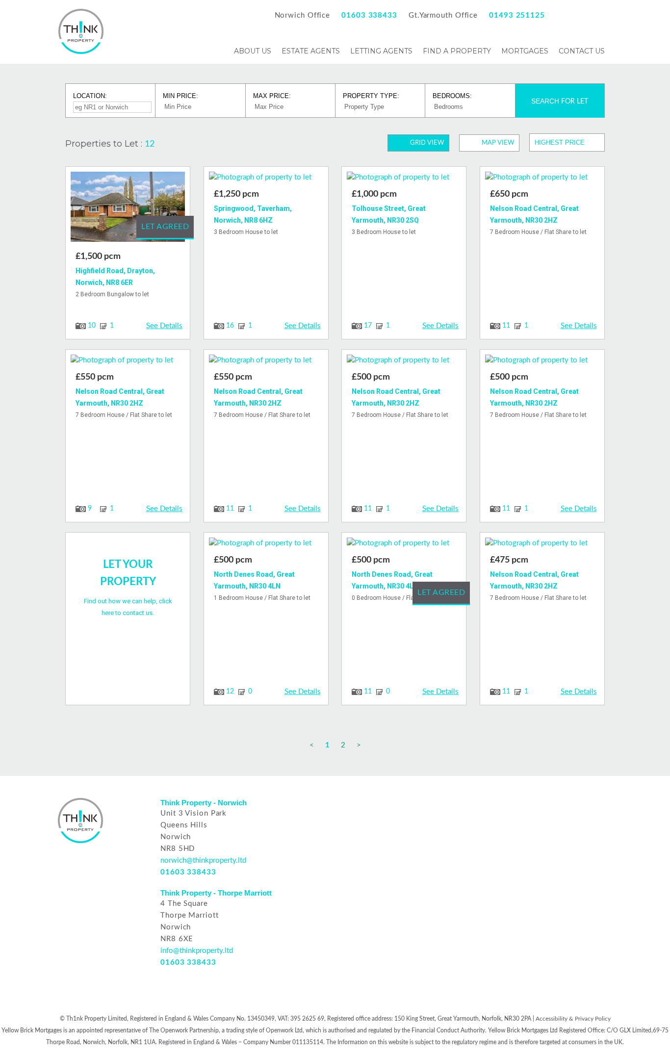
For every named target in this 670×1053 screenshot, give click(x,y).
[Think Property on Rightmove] (363, 807)
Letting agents (381, 51)
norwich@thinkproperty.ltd (203, 860)
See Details (164, 326)
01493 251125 (517, 15)
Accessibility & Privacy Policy (573, 1019)
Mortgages (524, 51)
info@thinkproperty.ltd (196, 950)
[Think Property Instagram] (581, 15)
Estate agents (311, 51)
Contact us (582, 51)
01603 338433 (369, 15)
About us (252, 51)
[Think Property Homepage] (80, 51)
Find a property (457, 51)
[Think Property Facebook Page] (563, 15)
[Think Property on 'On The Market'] (472, 807)
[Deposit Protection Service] (417, 824)
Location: (90, 96)
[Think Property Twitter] (598, 15)
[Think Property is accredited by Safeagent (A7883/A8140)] (472, 824)
